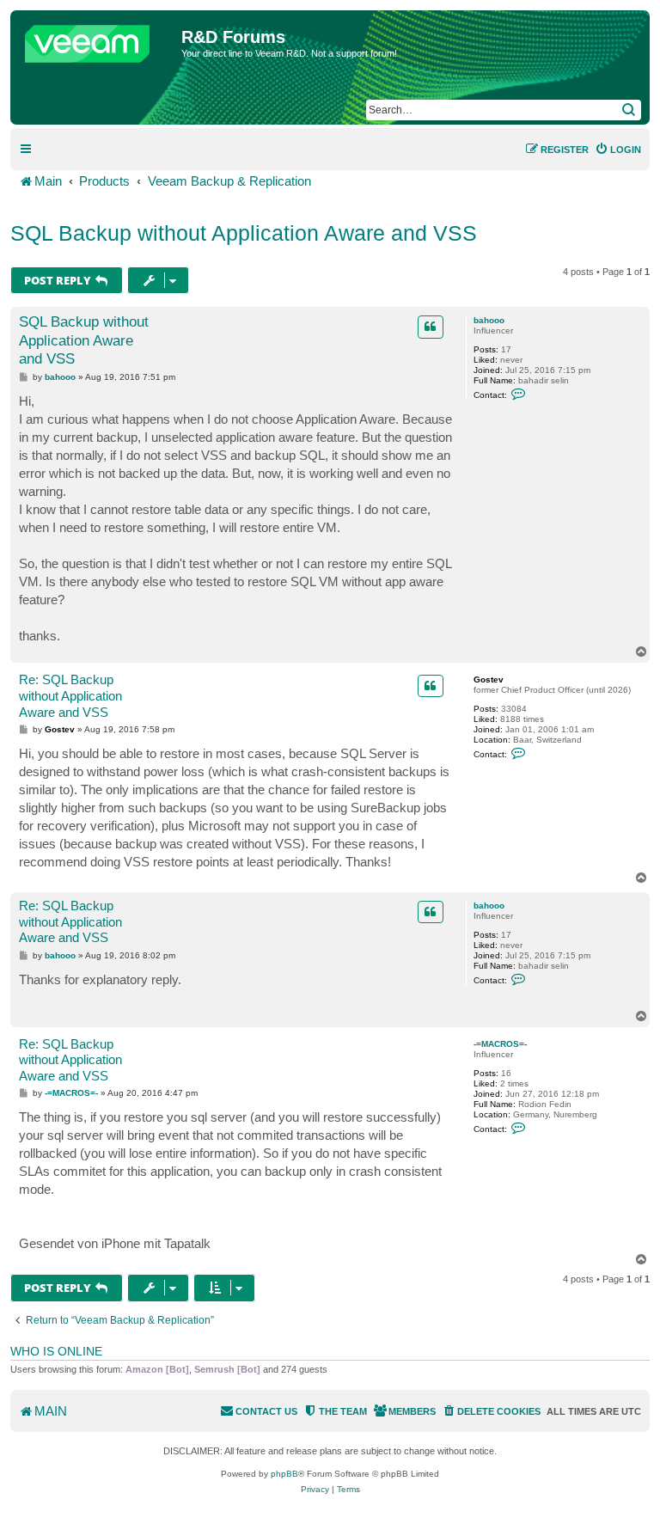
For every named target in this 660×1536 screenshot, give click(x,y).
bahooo (489, 320)
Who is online (56, 1351)
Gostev (489, 679)
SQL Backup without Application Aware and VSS (243, 233)
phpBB (284, 1473)
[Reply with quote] (430, 326)
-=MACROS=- (500, 1044)
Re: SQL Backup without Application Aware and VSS (70, 695)
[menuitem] (618, 149)
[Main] (98, 39)
